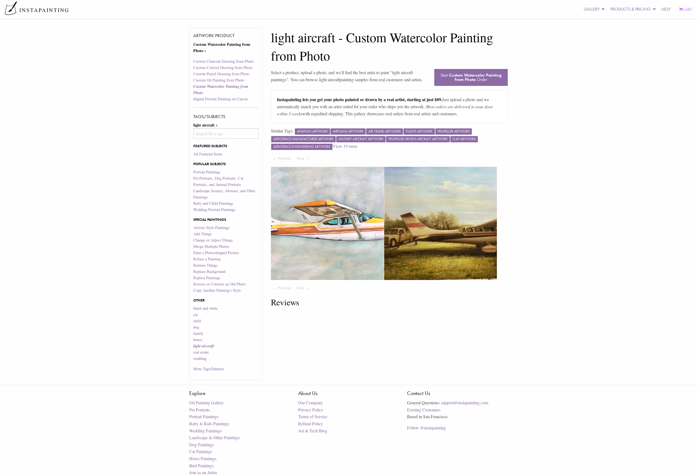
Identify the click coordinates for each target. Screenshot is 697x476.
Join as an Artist (203, 472)
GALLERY (592, 9)
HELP (666, 9)
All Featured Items (207, 153)
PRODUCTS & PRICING (630, 9)
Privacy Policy (310, 409)
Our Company (310, 402)
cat (195, 314)
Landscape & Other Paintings (214, 437)
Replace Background (209, 271)
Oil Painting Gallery (206, 402)
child (197, 320)
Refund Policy (310, 423)
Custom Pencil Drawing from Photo (221, 73)
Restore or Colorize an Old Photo (219, 284)
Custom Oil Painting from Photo (218, 80)
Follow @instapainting (426, 427)
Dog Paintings (201, 444)
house (197, 339)
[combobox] (225, 133)
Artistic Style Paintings (211, 227)
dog (196, 327)
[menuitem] (592, 9)
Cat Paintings (200, 451)
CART (687, 9)
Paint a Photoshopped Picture (216, 252)
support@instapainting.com (464, 402)
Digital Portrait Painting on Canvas (220, 98)
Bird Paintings (201, 465)
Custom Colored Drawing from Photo (222, 67)
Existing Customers (424, 409)
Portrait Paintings (207, 171)
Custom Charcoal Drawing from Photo (223, 61)
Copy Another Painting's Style (217, 290)
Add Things (202, 233)
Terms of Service (312, 416)
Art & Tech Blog (312, 430)
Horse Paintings (202, 458)
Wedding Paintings (205, 430)
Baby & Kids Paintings (209, 423)
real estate (201, 352)
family (198, 333)
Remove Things (205, 265)
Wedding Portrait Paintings (214, 209)
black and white (205, 308)
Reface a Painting (207, 258)
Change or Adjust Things (213, 240)
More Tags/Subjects (208, 368)
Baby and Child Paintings (213, 203)
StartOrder (471, 77)
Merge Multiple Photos (211, 246)
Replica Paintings (207, 277)
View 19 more (345, 146)
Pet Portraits (199, 409)
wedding (199, 358)
